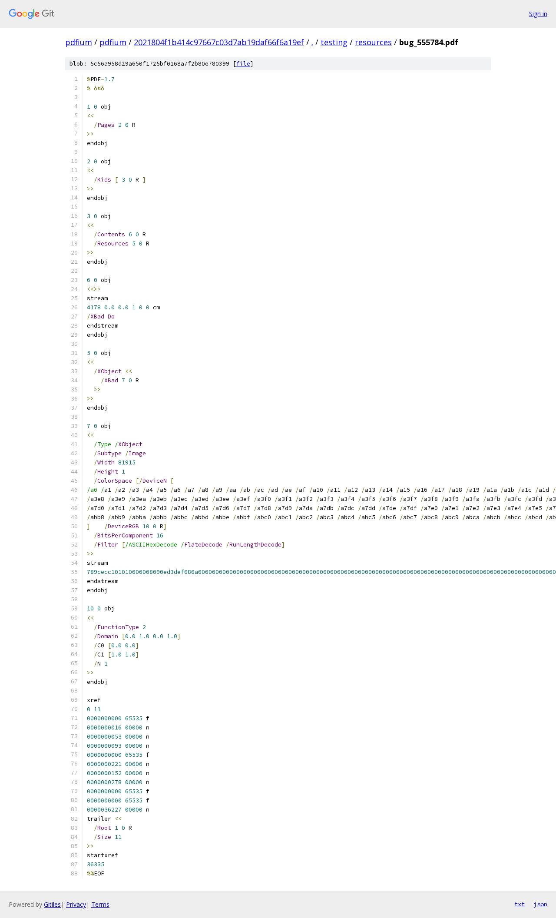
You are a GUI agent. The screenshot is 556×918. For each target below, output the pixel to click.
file (243, 63)
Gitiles (52, 904)
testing (334, 42)
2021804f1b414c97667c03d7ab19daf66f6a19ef (219, 42)
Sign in (538, 14)
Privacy (76, 904)
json (540, 904)
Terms (100, 904)
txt (519, 904)
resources (373, 42)
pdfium (78, 42)
